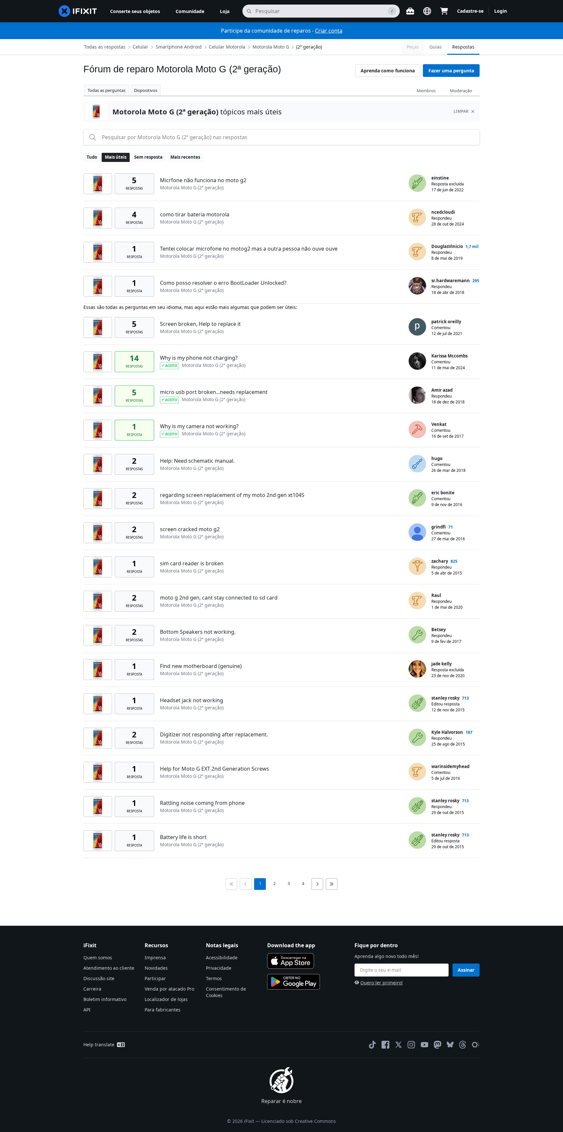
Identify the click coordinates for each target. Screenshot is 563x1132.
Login (500, 11)
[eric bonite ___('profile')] (417, 498)
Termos (214, 978)
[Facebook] (385, 1045)
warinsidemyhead (450, 766)
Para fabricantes (162, 1010)
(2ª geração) (309, 47)
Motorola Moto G (271, 47)
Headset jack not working (191, 700)
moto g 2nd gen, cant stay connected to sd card (219, 597)
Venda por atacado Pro (169, 989)
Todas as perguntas (106, 90)
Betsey (438, 629)
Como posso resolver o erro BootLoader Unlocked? (223, 282)
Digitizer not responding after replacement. (214, 734)
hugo (436, 458)
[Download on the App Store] (290, 961)
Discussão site (98, 978)
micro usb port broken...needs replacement (213, 392)
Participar (155, 978)
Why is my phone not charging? (199, 357)
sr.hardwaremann (450, 280)
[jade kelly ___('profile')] (417, 669)
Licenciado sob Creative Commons (298, 1121)
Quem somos (97, 957)
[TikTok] (372, 1045)
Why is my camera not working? (199, 426)
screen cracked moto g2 (190, 529)
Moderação (461, 91)
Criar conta (328, 30)
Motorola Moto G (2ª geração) (192, 187)
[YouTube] (424, 1045)
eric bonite (443, 493)
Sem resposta (148, 157)
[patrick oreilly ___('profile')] (417, 327)
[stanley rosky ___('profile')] (417, 703)
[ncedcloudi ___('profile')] (417, 217)
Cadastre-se (470, 11)
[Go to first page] (231, 884)
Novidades (156, 968)
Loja (224, 11)
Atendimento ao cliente (108, 968)
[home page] (78, 11)
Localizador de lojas (166, 999)
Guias (435, 47)
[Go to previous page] (246, 884)
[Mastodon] (437, 1045)
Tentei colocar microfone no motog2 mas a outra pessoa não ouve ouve (249, 248)
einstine (440, 178)
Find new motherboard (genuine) (201, 666)
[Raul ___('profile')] (417, 600)
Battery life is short (183, 837)
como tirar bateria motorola (194, 214)
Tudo (92, 157)
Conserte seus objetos (135, 11)
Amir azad (442, 390)
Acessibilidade (222, 957)
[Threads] (463, 1045)
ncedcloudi (443, 212)
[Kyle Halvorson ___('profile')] (417, 737)
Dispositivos (145, 90)
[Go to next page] (317, 884)
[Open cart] (444, 11)
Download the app (291, 945)
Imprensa (155, 957)
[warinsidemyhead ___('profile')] (417, 771)
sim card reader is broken (192, 563)
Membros (426, 91)
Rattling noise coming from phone (202, 802)
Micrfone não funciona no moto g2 (203, 180)
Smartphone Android (179, 47)
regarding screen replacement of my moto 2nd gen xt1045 (232, 495)
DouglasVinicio (447, 246)
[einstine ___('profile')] (417, 183)
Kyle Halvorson (447, 732)
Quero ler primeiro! (381, 983)
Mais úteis (115, 157)
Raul (436, 595)
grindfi (438, 527)
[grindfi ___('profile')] (417, 532)
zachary (439, 561)
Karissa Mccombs (449, 356)
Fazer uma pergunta (451, 70)
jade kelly (441, 664)
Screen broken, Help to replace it (200, 323)
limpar (461, 111)
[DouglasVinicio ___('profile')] (417, 251)
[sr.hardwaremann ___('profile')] (417, 286)
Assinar (466, 970)
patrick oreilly (446, 322)
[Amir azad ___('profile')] (417, 395)
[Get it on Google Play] (293, 982)
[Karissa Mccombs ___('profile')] (417, 361)
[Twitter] (398, 1045)
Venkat (439, 424)
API (87, 1010)
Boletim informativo (104, 999)
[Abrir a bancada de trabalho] (410, 11)
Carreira (92, 989)
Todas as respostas (104, 47)
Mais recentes (185, 157)
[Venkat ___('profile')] (417, 429)
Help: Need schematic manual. (197, 460)
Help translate (98, 1044)
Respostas (463, 47)
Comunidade (190, 11)
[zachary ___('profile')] (417, 566)
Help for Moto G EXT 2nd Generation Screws (214, 768)
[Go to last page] (332, 884)
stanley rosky (445, 698)
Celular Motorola (227, 47)
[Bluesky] (450, 1044)
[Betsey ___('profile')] (417, 635)
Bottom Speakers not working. (198, 631)
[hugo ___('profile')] (417, 463)
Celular (140, 47)
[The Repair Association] (476, 1045)
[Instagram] (411, 1045)
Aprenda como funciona (388, 70)
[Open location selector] (427, 11)
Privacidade (218, 968)
